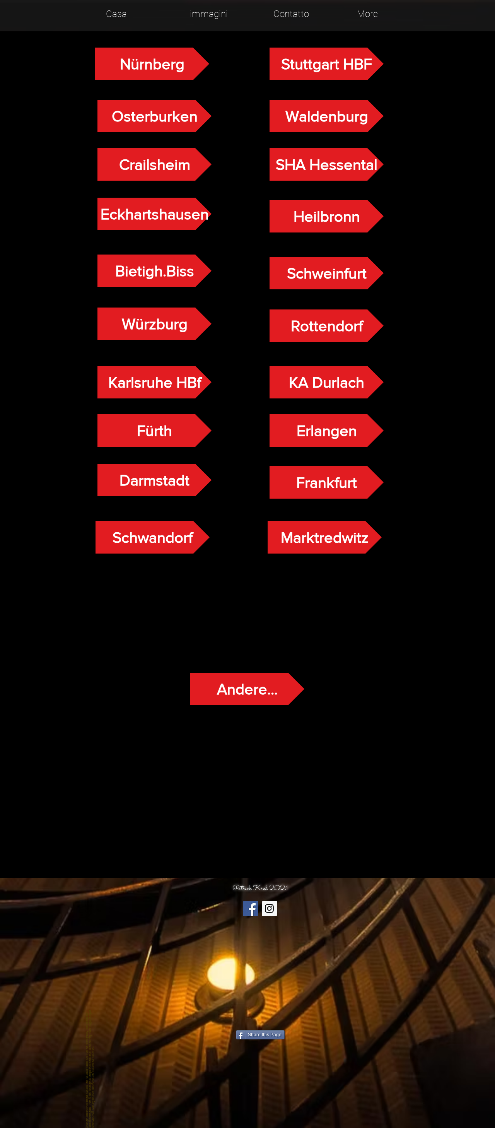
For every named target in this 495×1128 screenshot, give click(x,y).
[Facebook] (250, 908)
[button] (223, 10)
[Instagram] (269, 908)
